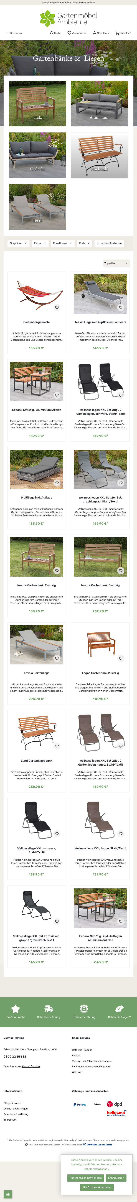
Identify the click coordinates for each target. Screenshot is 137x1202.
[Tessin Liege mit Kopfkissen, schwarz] (100, 294)
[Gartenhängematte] (36, 294)
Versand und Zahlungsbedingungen (91, 1061)
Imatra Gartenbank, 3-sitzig (100, 585)
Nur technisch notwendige (86, 1177)
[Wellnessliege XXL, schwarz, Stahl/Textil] (36, 820)
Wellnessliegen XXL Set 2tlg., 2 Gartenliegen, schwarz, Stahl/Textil (100, 411)
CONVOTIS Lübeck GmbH (99, 1144)
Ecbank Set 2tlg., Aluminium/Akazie (36, 410)
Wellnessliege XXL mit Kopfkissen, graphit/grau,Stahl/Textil (36, 938)
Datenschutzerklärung (16, 1114)
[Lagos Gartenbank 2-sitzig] (100, 644)
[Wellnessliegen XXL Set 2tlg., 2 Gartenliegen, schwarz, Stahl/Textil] (100, 381)
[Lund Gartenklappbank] (36, 732)
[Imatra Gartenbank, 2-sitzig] (36, 557)
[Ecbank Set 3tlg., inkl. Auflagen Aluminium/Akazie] (100, 908)
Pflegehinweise (12, 1103)
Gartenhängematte (36, 322)
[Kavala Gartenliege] (36, 644)
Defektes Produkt (82, 1049)
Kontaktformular (31, 1066)
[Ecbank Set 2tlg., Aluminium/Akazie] (36, 381)
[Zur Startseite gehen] (68, 19)
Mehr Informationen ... (97, 1168)
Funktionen (60, 243)
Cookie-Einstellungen (16, 1108)
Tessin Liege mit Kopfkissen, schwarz (100, 322)
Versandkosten (61, 1140)
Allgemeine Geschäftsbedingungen (91, 1066)
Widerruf (77, 1072)
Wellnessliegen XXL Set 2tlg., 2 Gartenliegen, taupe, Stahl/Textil (100, 762)
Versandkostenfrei (111, 243)
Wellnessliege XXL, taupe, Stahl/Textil (100, 848)
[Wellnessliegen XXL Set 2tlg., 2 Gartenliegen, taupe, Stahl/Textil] (100, 732)
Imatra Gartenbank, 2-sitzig (36, 585)
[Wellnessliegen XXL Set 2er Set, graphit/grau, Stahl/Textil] (100, 469)
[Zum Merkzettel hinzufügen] (56, 307)
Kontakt (76, 1055)
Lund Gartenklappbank (36, 760)
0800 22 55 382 (15, 1056)
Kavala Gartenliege (36, 673)
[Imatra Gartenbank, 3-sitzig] (100, 557)
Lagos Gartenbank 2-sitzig (100, 673)
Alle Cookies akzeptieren (96, 1187)
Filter (8, 1194)
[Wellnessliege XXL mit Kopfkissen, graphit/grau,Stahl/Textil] (36, 908)
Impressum (10, 1119)
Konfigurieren (116, 1177)
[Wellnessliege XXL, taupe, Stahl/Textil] (100, 820)
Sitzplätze (16, 243)
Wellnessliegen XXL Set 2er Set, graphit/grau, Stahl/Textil (100, 499)
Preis (82, 243)
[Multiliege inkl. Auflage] (36, 469)
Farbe (38, 243)
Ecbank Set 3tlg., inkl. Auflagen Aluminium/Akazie (100, 938)
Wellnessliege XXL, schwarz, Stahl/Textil (36, 850)
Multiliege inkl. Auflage (36, 497)
